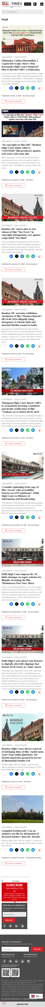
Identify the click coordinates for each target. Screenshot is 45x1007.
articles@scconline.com (31, 956)
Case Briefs (7, 57)
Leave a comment (15, 101)
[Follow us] (4, 925)
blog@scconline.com (8, 956)
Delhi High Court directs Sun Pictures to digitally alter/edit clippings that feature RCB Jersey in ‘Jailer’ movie (22, 664)
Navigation (22, 1004)
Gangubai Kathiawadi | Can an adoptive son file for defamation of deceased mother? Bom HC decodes (21, 833)
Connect (27, 4)
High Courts (21, 57)
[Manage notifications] (4, 1003)
